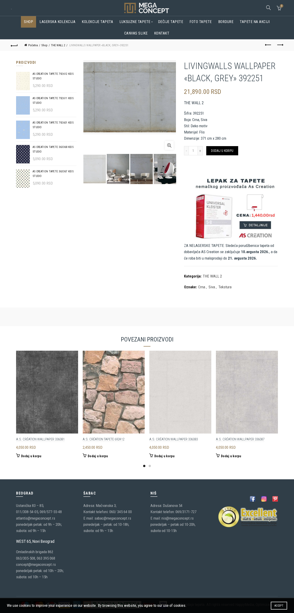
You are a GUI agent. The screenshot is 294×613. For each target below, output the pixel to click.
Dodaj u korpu (222, 151)
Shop (28, 22)
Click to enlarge (169, 145)
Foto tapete (200, 22)
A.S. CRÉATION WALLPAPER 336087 (240, 439)
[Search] (268, 7)
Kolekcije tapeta (97, 22)
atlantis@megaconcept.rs (35, 518)
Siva (212, 287)
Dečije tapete (170, 22)
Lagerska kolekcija (57, 22)
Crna (201, 287)
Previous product (268, 45)
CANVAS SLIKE (136, 33)
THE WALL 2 (58, 45)
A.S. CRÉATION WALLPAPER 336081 (40, 439)
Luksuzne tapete (134, 22)
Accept (278, 605)
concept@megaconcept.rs (36, 564)
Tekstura (225, 287)
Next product (280, 45)
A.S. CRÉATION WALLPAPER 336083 (173, 439)
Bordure (226, 22)
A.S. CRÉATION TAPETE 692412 (103, 439)
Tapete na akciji (255, 22)
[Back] (14, 45)
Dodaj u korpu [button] (31, 456)
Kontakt (162, 33)
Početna (33, 45)
